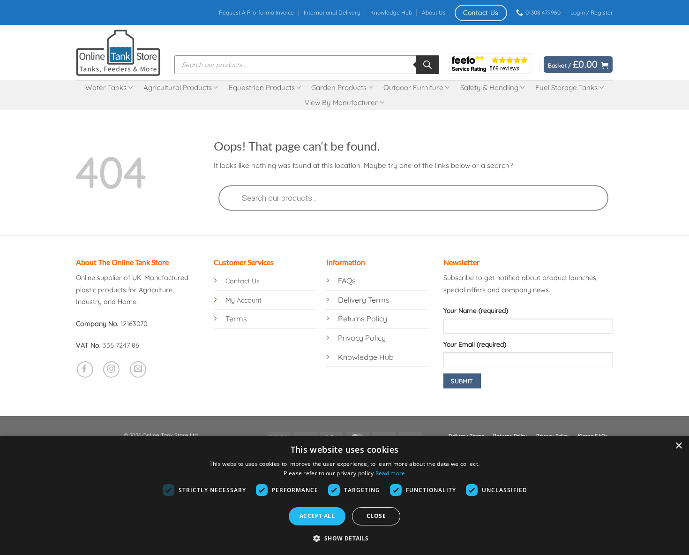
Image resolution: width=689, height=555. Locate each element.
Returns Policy (362, 318)
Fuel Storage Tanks (566, 87)
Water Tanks (106, 87)
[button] (591, 12)
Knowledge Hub (391, 12)
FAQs (347, 280)
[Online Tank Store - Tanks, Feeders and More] (118, 52)
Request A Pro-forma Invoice (256, 12)
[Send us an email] (138, 369)
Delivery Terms (363, 299)
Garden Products (339, 87)
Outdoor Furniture (413, 87)
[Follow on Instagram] (111, 369)
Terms (236, 318)
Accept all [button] (317, 516)
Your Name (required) (475, 310)
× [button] (678, 445)
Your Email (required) (474, 344)
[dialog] (344, 495)
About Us (434, 12)
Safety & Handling (489, 87)
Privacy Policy (362, 337)
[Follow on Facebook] (85, 369)
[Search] (427, 64)
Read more (390, 473)
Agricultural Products (177, 87)
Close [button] (376, 516)
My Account (243, 300)
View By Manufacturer (341, 102)
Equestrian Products (262, 87)
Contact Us (242, 281)
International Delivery (332, 12)
